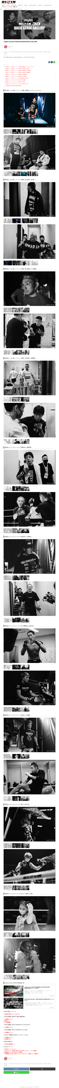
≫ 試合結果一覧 (7, 1039)
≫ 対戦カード (6, 1020)
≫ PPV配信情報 (7, 1022)
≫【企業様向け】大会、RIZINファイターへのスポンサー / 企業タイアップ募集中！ (21, 1053)
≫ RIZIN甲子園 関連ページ (9, 1044)
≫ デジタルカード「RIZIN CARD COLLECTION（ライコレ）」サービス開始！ (20, 1050)
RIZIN (9, 47)
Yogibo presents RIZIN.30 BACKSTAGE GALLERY (20, 41)
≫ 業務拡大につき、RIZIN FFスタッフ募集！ (13, 1052)
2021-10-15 (10, 46)
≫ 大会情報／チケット (8, 1019)
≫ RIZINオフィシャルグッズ (10, 1049)
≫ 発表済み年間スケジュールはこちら (12, 1014)
